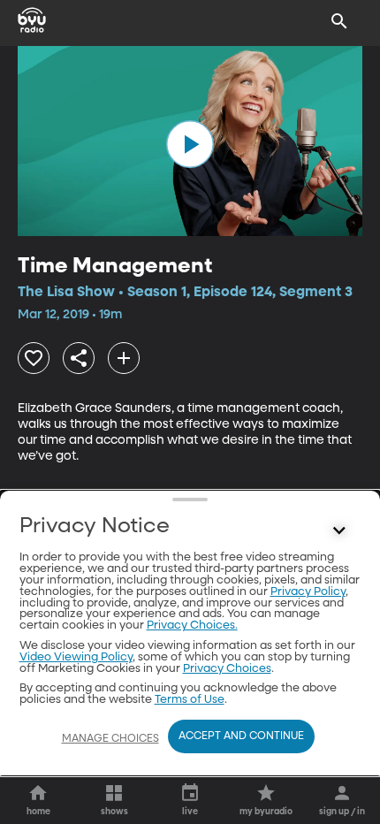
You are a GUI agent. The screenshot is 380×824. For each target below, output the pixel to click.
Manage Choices (110, 739)
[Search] (339, 21)
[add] (124, 358)
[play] (190, 144)
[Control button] (339, 530)
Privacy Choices (227, 669)
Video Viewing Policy (76, 657)
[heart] (33, 358)
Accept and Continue (241, 736)
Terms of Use (189, 700)
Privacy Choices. (192, 625)
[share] (79, 358)
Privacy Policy (308, 592)
